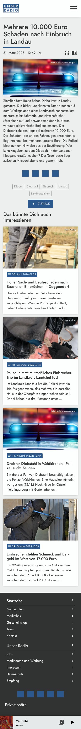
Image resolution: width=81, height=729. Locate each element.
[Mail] (20, 694)
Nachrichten (15, 609)
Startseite (14, 601)
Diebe (18, 186)
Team (10, 629)
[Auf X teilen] (35, 173)
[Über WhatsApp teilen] (45, 173)
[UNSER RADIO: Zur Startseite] (35, 8)
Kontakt (12, 635)
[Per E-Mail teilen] (55, 173)
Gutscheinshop (17, 622)
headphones (67, 53)
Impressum (14, 667)
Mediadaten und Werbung (25, 660)
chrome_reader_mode (74, 53)
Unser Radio (17, 646)
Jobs (9, 654)
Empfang (13, 680)
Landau (62, 186)
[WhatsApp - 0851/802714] (60, 694)
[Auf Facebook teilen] (25, 173)
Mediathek (14, 615)
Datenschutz (15, 674)
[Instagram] (40, 694)
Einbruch (48, 186)
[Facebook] (30, 694)
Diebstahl (32, 186)
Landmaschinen (40, 193)
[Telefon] (50, 694)
